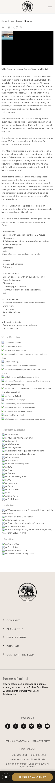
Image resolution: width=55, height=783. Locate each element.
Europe (11, 21)
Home (4, 21)
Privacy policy (41, 741)
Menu (50, 6)
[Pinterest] (23, 726)
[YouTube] (47, 726)
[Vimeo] (31, 726)
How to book (27, 748)
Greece (19, 21)
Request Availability (32, 777)
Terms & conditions (17, 741)
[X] (15, 726)
